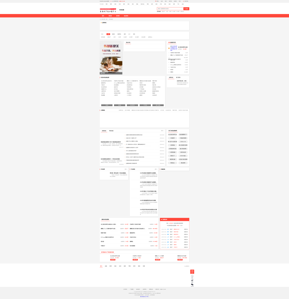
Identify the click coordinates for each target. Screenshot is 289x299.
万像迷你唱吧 (183, 138)
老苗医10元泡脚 (143, 91)
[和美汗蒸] (172, 123)
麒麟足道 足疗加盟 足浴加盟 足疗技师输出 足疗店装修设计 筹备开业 (145, 81)
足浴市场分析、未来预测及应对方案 (182, 80)
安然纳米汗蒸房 (117, 93)
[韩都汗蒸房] (140, 26)
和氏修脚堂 (116, 85)
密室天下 (172, 155)
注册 (162, 1)
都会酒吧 (183, 162)
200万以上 (150, 37)
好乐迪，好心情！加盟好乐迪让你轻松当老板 (135, 157)
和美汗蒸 (154, 85)
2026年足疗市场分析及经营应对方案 (148, 209)
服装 (137, 4)
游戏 (134, 34)
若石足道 (154, 89)
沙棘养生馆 (103, 91)
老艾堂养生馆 (142, 93)
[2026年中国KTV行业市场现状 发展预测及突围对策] (135, 193)
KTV (129, 34)
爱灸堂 (171, 69)
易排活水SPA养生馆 (156, 87)
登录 (158, 1)
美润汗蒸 (116, 87)
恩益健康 (103, 95)
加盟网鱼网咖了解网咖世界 (131, 163)
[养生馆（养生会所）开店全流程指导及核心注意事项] (105, 175)
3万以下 (163, 11)
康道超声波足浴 (155, 91)
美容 (169, 4)
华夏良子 (103, 85)
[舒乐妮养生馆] (150, 123)
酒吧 (125, 34)
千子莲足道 (142, 89)
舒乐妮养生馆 (129, 85)
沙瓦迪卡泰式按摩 (183, 159)
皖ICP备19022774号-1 (144, 296)
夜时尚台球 (183, 152)
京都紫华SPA (103, 89)
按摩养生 (119, 34)
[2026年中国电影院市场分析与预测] (135, 202)
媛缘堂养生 (172, 62)
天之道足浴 (129, 93)
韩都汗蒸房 (172, 60)
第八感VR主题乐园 (172, 141)
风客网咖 (172, 145)
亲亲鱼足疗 (154, 95)
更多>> (162, 130)
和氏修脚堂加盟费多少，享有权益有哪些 (110, 159)
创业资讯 (126, 15)
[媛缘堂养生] (149, 26)
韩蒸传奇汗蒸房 (143, 85)
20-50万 (177, 11)
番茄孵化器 (172, 159)
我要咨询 (186, 229)
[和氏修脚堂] (139, 123)
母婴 (174, 4)
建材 (156, 4)
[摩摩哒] (184, 26)
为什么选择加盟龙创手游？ (131, 150)
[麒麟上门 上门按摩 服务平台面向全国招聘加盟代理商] (122, 26)
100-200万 (143, 37)
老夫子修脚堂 (116, 91)
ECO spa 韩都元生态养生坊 (175, 64)
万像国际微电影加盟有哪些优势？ (133, 160)
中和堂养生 (129, 87)
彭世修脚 (141, 87)
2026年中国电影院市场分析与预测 (148, 200)
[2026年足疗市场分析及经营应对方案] (135, 211)
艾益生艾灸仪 (173, 67)
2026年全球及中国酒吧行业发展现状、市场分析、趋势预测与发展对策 (148, 173)
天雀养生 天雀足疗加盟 (175, 52)
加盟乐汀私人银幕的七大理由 (132, 141)
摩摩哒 (171, 72)
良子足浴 (116, 89)
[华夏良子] (128, 123)
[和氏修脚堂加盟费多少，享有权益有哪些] (112, 154)
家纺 (133, 4)
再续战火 (172, 162)
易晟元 (128, 91)
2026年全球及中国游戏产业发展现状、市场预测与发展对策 (148, 182)
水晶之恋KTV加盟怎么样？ (131, 138)
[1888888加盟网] (108, 10)
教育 (111, 4)
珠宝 (165, 4)
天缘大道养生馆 (130, 89)
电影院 (113, 34)
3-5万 (167, 11)
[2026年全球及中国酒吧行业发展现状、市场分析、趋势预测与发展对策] (135, 175)
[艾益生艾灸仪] (167, 26)
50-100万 (137, 37)
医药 (152, 4)
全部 (108, 34)
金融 (183, 4)
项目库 (110, 15)
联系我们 (138, 289)
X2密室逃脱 (172, 152)
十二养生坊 (129, 95)
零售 (148, 4)
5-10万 (170, 11)
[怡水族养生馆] (183, 123)
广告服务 (132, 289)
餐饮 (107, 4)
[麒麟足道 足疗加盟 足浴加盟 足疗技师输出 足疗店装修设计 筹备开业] (131, 26)
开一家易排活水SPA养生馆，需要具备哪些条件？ (136, 144)
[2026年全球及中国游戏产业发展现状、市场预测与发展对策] (135, 184)
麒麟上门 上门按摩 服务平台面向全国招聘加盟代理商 (177, 55)
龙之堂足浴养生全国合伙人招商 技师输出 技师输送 (183, 47)
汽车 (178, 4)
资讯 (180, 1)
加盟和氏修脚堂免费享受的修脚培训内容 (134, 134)
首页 (166, 1)
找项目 (175, 1)
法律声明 (144, 289)
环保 (161, 4)
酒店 (115, 4)
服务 (124, 4)
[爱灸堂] (176, 26)
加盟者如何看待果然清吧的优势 (132, 153)
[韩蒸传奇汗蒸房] (161, 123)
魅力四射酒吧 (183, 148)
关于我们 (125, 289)
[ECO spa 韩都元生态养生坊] (158, 26)
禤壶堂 (153, 93)
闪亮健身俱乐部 (172, 148)
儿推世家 (116, 95)
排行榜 (170, 1)
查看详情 (113, 259)
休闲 (120, 4)
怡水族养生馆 (104, 87)
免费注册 (151, 289)
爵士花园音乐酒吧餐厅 (183, 145)
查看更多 (187, 266)
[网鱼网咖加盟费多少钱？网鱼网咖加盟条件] (112, 137)
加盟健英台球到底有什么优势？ (132, 147)
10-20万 (173, 11)
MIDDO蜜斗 (183, 155)
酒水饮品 (142, 4)
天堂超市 (172, 138)
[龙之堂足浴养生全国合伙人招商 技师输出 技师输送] (104, 26)
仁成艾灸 (103, 93)
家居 (128, 4)
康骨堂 (141, 95)
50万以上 (182, 11)
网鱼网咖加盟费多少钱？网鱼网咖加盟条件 (111, 142)
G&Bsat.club (183, 141)
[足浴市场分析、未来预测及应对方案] (172, 82)
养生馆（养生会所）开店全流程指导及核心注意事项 (118, 173)
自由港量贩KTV (183, 134)
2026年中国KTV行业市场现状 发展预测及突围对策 (148, 191)
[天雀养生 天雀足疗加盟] (113, 26)
